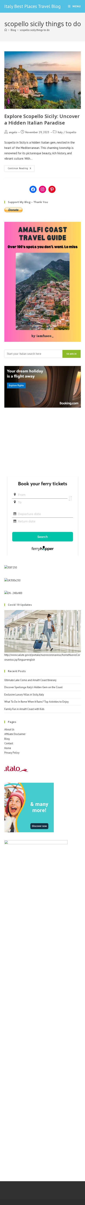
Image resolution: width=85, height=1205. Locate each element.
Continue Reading (21, 169)
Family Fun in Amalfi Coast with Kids (24, 709)
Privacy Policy (11, 752)
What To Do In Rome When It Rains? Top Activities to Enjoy (36, 701)
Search (71, 353)
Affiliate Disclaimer (15, 734)
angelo (13, 132)
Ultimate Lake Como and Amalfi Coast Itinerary (30, 680)
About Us (9, 729)
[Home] (5, 30)
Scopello (71, 132)
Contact (8, 743)
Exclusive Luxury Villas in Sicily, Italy (24, 694)
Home (7, 748)
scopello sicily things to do (35, 30)
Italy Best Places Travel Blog (32, 6)
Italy (60, 132)
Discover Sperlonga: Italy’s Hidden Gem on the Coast (33, 687)
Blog (7, 738)
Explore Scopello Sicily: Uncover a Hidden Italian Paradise (42, 119)
